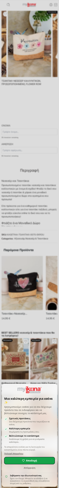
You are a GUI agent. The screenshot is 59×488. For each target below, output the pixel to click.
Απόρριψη (29, 467)
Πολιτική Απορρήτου (13, 453)
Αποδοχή (31, 460)
